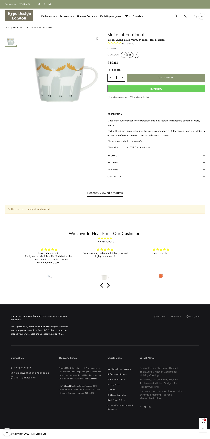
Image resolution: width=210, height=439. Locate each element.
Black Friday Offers (116, 400)
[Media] (97, 38)
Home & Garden (86, 16)
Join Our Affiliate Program (119, 369)
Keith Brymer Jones (110, 16)
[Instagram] (49, 4)
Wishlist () (25, 4)
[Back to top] (203, 428)
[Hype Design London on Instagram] (150, 406)
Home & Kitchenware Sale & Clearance (120, 407)
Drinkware (66, 16)
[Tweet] (130, 55)
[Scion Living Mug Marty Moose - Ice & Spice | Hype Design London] (62, 73)
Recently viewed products (105, 193)
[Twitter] (39, 4)
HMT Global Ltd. (66, 386)
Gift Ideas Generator (116, 395)
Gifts (127, 16)
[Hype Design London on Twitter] (145, 406)
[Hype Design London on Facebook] (141, 406)
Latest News (147, 358)
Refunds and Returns (116, 374)
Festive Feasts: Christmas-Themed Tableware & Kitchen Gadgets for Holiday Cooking (159, 371)
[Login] (185, 16)
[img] (105, 238)
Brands (137, 16)
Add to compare (118, 97)
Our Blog (111, 389)
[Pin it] (136, 55)
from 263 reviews (105, 241)
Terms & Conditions (116, 379)
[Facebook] (44, 4)
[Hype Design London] (19, 15)
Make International (125, 35)
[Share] (124, 55)
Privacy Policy (113, 384)
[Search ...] (175, 16)
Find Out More (90, 378)
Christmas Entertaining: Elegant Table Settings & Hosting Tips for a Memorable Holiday (161, 394)
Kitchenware (48, 16)
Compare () (10, 4)
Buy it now (156, 89)
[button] (110, 77)
